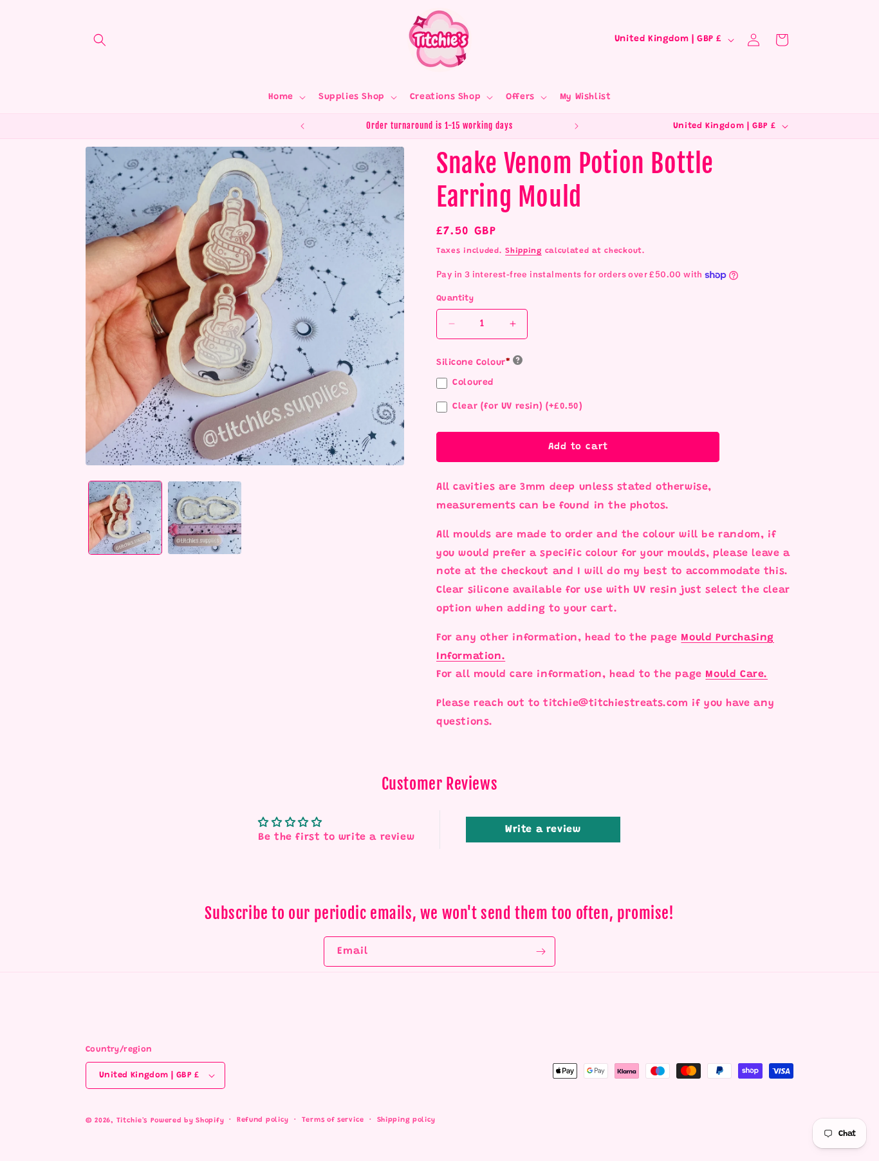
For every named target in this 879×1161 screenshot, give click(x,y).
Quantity (455, 298)
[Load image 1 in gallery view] (125, 517)
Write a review (542, 829)
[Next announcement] (576, 126)
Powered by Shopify (188, 1120)
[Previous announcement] (302, 126)
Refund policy (263, 1120)
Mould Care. (736, 674)
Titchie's (131, 1120)
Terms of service (333, 1120)
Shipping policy (406, 1120)
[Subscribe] (540, 951)
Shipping (523, 251)
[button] (100, 40)
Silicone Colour (473, 362)
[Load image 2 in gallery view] (204, 517)
